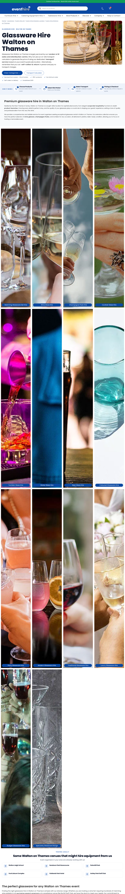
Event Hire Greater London (35, 21)
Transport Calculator (34, 73)
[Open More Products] (78, 16)
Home (4, 21)
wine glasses (29, 117)
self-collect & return (30, 64)
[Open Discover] (90, 16)
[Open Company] (103, 16)
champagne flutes (42, 117)
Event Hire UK (20, 21)
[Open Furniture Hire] (17, 16)
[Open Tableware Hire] (62, 16)
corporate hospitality (96, 106)
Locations (10, 21)
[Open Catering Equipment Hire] (44, 16)
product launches (11, 108)
